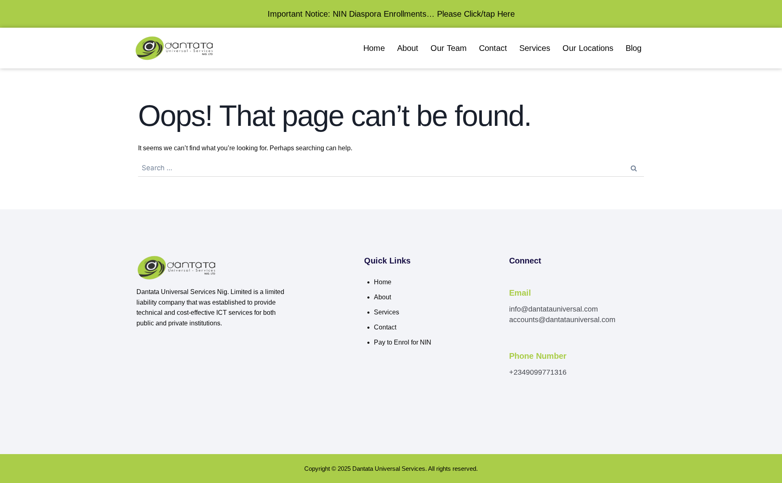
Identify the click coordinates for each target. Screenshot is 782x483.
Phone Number (538, 355)
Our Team (449, 48)
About (407, 48)
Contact (493, 48)
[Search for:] (391, 168)
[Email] (513, 281)
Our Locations (587, 48)
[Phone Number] (513, 344)
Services (534, 48)
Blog (633, 48)
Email (520, 292)
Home (374, 48)
